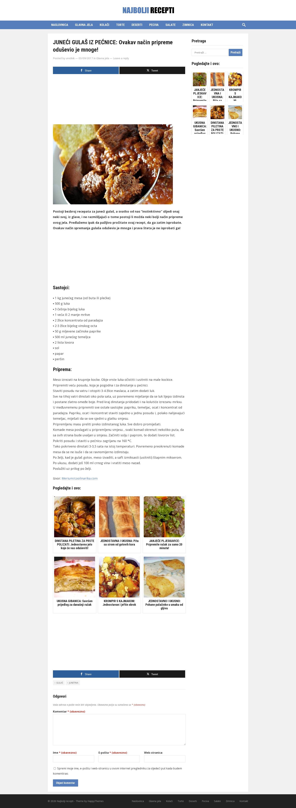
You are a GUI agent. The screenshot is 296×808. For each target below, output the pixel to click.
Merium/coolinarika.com (80, 478)
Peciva (154, 25)
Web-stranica (153, 753)
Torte (120, 25)
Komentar (69, 711)
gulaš (59, 682)
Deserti (137, 25)
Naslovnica (59, 25)
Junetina (73, 682)
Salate (170, 25)
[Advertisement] (119, 100)
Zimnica (188, 25)
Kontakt (207, 25)
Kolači (104, 25)
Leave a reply (121, 58)
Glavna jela (84, 25)
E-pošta (112, 753)
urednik (70, 58)
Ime (65, 753)
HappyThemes (96, 801)
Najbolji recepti (65, 801)
